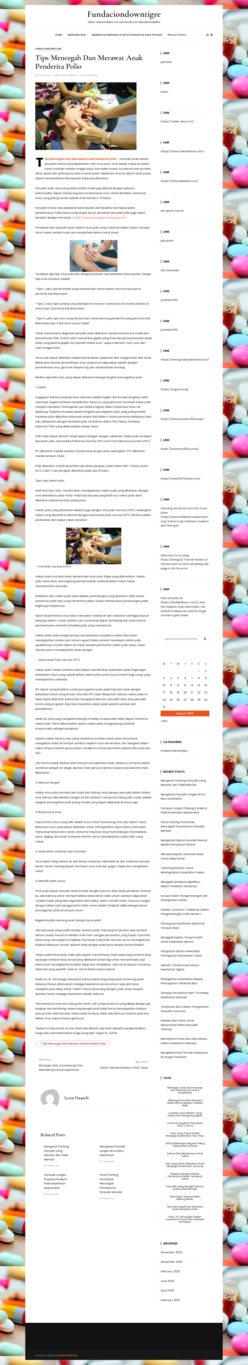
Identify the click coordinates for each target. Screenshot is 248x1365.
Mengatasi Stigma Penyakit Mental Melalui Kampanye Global (184, 842)
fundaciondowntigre (48, 48)
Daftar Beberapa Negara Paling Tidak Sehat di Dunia (185, 1145)
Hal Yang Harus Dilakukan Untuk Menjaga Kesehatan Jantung (185, 1165)
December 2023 (171, 1262)
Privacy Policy (177, 34)
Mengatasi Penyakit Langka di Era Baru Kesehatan (113, 1151)
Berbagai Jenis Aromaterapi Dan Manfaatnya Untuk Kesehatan (61, 1068)
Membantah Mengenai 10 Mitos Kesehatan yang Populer (127, 34)
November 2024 (171, 1252)
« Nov (164, 721)
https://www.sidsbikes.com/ (180, 181)
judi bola (166, 62)
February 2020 (170, 1300)
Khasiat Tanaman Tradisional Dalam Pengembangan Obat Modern (185, 912)
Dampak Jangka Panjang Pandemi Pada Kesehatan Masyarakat (184, 810)
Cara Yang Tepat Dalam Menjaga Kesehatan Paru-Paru (185, 1134)
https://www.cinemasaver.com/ (182, 151)
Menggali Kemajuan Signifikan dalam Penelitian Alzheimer (180, 884)
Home (58, 34)
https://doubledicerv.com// (179, 602)
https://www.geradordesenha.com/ (185, 360)
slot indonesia (170, 270)
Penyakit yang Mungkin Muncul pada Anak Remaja (185, 1188)
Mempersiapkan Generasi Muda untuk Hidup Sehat (182, 856)
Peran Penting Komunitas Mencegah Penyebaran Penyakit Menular (111, 1183)
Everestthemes (67, 1355)
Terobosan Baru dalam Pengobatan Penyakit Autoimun (185, 1009)
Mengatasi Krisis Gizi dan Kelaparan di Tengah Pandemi (184, 1055)
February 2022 (170, 1271)
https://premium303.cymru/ (180, 449)
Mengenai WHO (77, 34)
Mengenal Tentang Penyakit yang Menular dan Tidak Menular (183, 783)
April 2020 (167, 1290)
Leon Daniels (91, 75)
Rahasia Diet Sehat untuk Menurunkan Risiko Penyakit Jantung (179, 1025)
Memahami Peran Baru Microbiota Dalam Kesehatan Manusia (184, 1041)
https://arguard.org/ (175, 389)
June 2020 (167, 1281)
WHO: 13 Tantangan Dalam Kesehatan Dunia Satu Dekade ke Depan (185, 1219)
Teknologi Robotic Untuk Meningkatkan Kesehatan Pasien (182, 870)
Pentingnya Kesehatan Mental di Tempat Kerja (182, 926)
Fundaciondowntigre (124, 14)
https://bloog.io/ (172, 560)
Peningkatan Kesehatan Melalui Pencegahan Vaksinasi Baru (182, 981)
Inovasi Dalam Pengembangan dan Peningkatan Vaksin (184, 898)
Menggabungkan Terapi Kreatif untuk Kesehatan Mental (182, 939)
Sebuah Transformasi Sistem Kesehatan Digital (180, 967)
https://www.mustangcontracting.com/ (99, 218)
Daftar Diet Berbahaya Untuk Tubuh (124, 1068)
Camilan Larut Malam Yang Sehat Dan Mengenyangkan (185, 1114)
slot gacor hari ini (172, 211)
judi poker (167, 241)
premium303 (169, 300)
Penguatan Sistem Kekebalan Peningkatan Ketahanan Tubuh (181, 953)
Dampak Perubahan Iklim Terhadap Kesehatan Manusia (185, 995)
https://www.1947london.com (180, 479)
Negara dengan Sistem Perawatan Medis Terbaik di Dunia (185, 1176)
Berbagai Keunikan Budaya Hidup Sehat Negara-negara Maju (185, 1102)
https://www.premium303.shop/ (182, 419)
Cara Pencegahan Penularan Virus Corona (185, 1124)
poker (165, 92)
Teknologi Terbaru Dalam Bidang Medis (185, 1198)
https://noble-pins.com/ (177, 121)
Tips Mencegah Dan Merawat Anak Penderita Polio (74, 1043)
